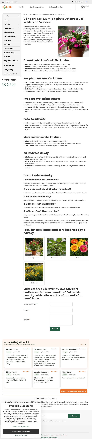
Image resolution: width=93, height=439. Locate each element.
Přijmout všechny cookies (21, 431)
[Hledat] (72, 7)
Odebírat (74, 416)
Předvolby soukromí (43, 435)
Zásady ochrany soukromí (58, 435)
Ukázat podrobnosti (21, 435)
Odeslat (55, 329)
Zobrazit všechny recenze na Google (73, 391)
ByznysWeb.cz (53, 438)
